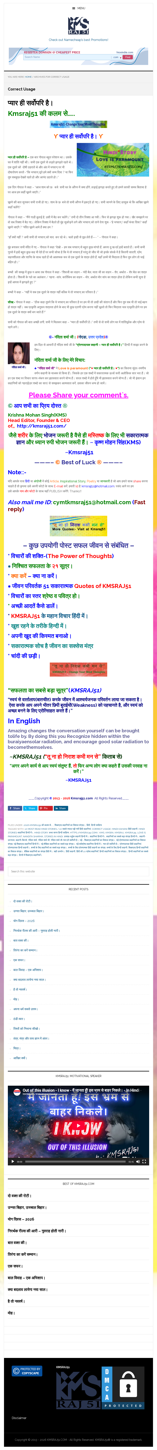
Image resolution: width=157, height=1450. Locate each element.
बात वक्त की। (21, 940)
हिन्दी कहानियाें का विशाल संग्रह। (113, 851)
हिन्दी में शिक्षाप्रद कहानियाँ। (30, 855)
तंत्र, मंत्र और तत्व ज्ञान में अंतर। (31, 1038)
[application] (78, 1125)
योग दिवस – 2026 (24, 921)
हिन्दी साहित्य (96, 825)
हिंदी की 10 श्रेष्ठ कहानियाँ (87, 851)
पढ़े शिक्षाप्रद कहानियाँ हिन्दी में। (27, 844)
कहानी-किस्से (21, 840)
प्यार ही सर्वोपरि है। (31, 103)
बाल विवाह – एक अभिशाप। (28, 970)
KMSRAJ (119, 832)
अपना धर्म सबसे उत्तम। (25, 1009)
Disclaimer (19, 1418)
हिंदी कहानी (70, 851)
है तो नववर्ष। (20, 989)
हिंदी (88, 825)
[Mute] (138, 1161)
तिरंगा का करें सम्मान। (25, 950)
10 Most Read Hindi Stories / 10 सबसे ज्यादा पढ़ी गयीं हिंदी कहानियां (58, 829)
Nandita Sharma (33, 836)
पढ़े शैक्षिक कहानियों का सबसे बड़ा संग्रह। (58, 844)
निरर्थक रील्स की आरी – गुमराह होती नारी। (36, 931)
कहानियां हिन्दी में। (97, 836)
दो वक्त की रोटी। (23, 901)
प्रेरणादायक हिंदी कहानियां (130, 844)
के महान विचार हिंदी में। (49, 616)
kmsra (109, 832)
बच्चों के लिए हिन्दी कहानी (117, 847)
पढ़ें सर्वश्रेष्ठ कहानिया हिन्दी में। (89, 844)
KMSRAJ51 (80, 780)
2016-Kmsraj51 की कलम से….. (38, 825)
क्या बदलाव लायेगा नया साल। (29, 980)
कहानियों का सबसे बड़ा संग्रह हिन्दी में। (122, 836)
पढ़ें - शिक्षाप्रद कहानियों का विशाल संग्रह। (97, 840)
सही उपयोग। (59, 851)
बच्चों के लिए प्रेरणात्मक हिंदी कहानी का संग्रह (86, 847)
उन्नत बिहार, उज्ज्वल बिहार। (28, 911)
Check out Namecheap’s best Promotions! (78, 40)
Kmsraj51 (130, 832)
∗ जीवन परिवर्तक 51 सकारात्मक (69, 586)
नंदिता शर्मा (32, 840)
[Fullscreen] (144, 1161)
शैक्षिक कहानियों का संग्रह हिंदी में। (38, 851)
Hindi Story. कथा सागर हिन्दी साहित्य (51, 832)
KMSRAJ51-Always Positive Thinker (78, 25)
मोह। (16, 999)
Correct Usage (101, 829)
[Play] (13, 1161)
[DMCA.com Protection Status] (123, 1408)
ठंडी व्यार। (19, 1019)
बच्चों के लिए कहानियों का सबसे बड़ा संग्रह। (49, 847)
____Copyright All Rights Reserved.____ (79, 798)
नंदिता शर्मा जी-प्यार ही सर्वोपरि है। (65, 840)
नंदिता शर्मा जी (44, 840)
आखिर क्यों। (20, 1058)
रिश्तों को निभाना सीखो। (26, 1029)
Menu (81, 8)
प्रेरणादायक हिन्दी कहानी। (19, 847)
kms (101, 832)
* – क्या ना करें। (33, 576)
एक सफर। (19, 960)
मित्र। (17, 1048)
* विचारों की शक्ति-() (61, 556)
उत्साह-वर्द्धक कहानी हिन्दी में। (76, 836)
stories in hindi (53, 836)
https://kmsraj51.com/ (84, 832)
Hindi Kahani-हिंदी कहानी (124, 829)
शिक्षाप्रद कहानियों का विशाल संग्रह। (70, 825)
